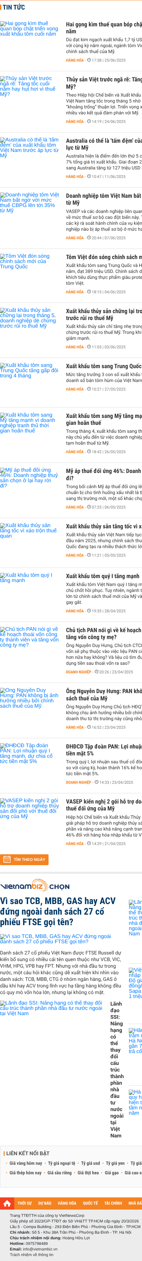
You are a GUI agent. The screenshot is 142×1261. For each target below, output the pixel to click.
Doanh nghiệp (78, 672)
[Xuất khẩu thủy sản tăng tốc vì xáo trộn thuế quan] (29, 543)
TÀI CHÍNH (113, 1203)
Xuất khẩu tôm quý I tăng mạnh (102, 576)
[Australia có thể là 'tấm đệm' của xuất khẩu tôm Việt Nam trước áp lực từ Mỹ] (29, 157)
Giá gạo (112, 1173)
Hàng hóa (75, 60)
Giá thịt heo (88, 1173)
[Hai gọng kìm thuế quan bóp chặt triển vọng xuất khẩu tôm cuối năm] (29, 41)
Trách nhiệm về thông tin (31, 1254)
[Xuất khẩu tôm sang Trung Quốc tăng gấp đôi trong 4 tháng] (29, 382)
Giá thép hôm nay (26, 1173)
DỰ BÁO (45, 1203)
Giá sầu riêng (60, 1173)
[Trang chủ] (7, 1203)
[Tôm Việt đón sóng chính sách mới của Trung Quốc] (29, 273)
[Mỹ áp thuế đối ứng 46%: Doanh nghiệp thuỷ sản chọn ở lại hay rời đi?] (29, 487)
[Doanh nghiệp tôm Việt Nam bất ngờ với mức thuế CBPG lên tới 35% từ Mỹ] (29, 212)
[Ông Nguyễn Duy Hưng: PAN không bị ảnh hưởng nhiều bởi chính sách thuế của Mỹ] (29, 707)
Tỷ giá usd (90, 1163)
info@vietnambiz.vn (40, 1249)
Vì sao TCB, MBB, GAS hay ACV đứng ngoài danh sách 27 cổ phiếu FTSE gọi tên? (58, 911)
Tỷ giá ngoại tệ (61, 1163)
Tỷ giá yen (115, 1163)
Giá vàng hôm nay (26, 1163)
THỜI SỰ (25, 1203)
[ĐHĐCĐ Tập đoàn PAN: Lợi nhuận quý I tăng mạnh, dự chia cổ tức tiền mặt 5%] (29, 763)
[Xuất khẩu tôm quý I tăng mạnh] (29, 592)
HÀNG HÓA (67, 1203)
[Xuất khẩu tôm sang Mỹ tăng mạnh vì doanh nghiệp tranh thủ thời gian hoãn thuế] (29, 432)
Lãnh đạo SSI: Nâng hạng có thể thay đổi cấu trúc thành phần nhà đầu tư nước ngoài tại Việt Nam (117, 1070)
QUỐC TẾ (90, 1203)
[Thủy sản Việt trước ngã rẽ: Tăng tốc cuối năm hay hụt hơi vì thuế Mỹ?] (29, 96)
